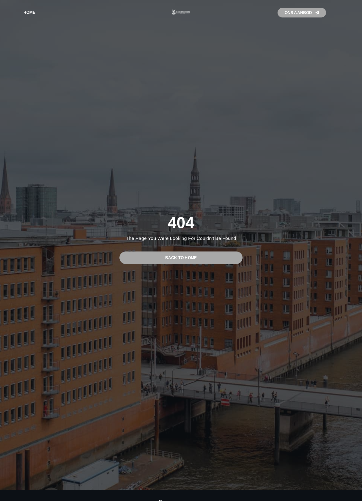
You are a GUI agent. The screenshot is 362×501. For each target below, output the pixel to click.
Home (29, 12)
